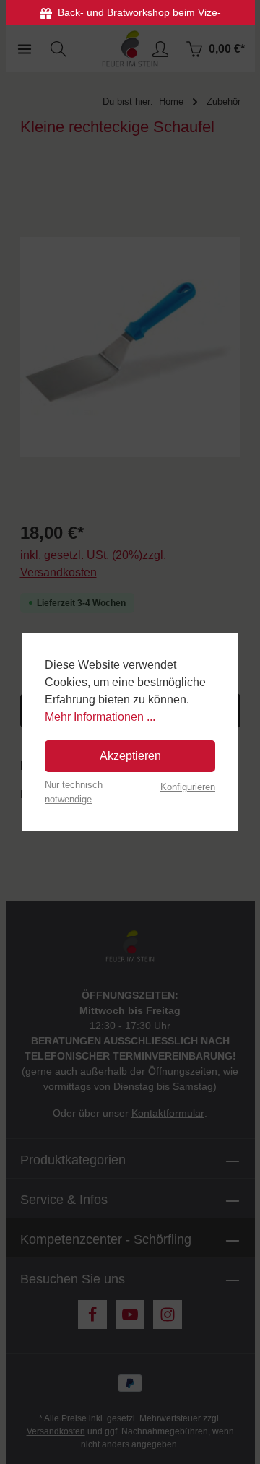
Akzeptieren (130, 756)
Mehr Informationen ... (100, 717)
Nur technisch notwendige (74, 791)
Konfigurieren (187, 786)
